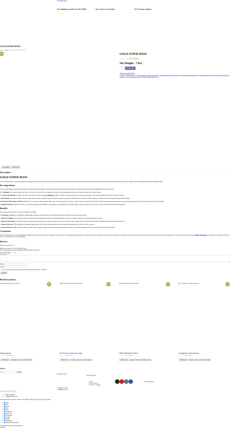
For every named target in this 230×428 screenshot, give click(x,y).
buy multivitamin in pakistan (205, 75)
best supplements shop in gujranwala (148, 75)
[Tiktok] (126, 381)
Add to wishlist (130, 73)
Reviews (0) (15, 167)
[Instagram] (117, 381)
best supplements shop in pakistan (168, 75)
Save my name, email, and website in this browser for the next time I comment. (24, 269)
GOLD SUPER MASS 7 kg (150, 77)
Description (6, 167)
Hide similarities (10, 394)
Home (1, 50)
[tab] (6, 167)
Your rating (3, 252)
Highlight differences (11, 396)
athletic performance (201, 235)
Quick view (20, 360)
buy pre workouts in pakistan (133, 77)
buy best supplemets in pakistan (188, 75)
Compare (122, 73)
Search (19, 372)
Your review (4, 254)
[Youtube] (121, 381)
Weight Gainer (8, 50)
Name (2, 264)
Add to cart (130, 68)
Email (2, 267)
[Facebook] (130, 381)
